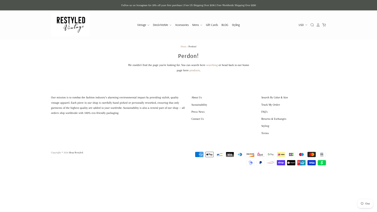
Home (184, 46)
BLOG (224, 25)
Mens (196, 25)
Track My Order (270, 104)
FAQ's (264, 111)
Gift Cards (212, 25)
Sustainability (199, 104)
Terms (265, 133)
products (194, 70)
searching (212, 65)
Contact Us (197, 118)
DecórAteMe (161, 25)
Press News (198, 111)
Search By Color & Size (274, 97)
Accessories (182, 25)
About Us (196, 97)
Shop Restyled (76, 152)
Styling (236, 25)
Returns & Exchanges (273, 118)
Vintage (142, 25)
